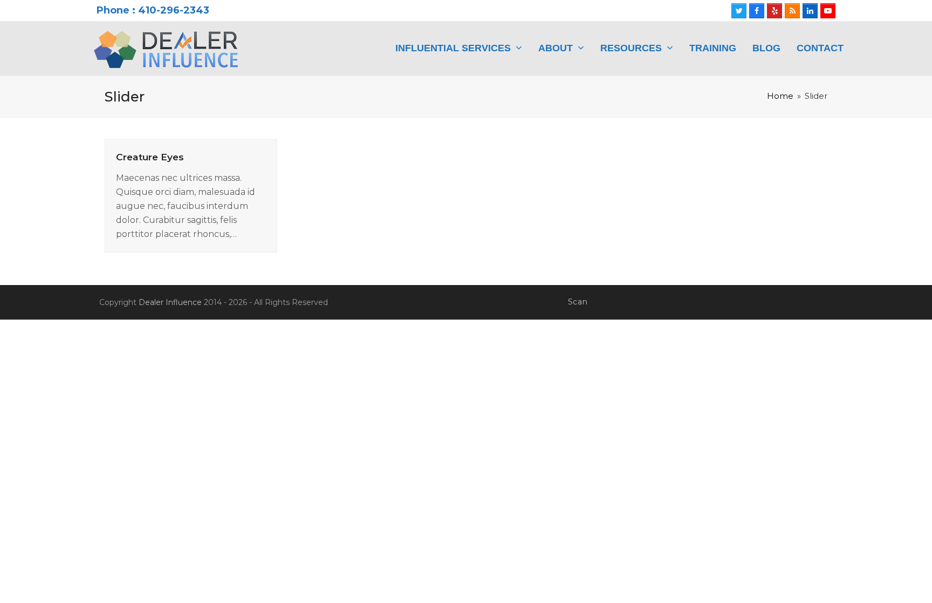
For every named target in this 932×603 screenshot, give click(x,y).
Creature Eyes (150, 156)
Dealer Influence (170, 302)
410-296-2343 (173, 10)
